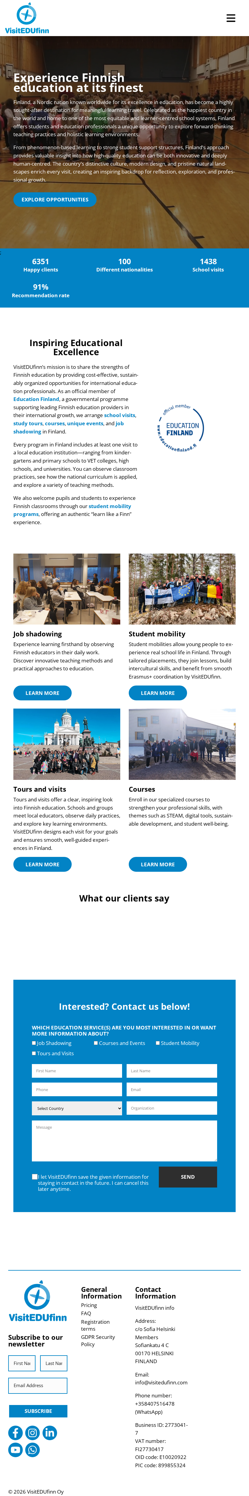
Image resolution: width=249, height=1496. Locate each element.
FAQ (86, 1313)
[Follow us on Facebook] (15, 1433)
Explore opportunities (55, 199)
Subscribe (38, 1410)
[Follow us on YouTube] (15, 1450)
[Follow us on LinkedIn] (50, 1433)
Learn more (43, 692)
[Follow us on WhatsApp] (32, 1450)
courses (55, 423)
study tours (28, 423)
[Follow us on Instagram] (32, 1433)
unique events (85, 423)
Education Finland (36, 399)
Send (188, 1176)
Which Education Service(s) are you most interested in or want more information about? (124, 1030)
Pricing (89, 1305)
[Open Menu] (231, 18)
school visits (119, 415)
